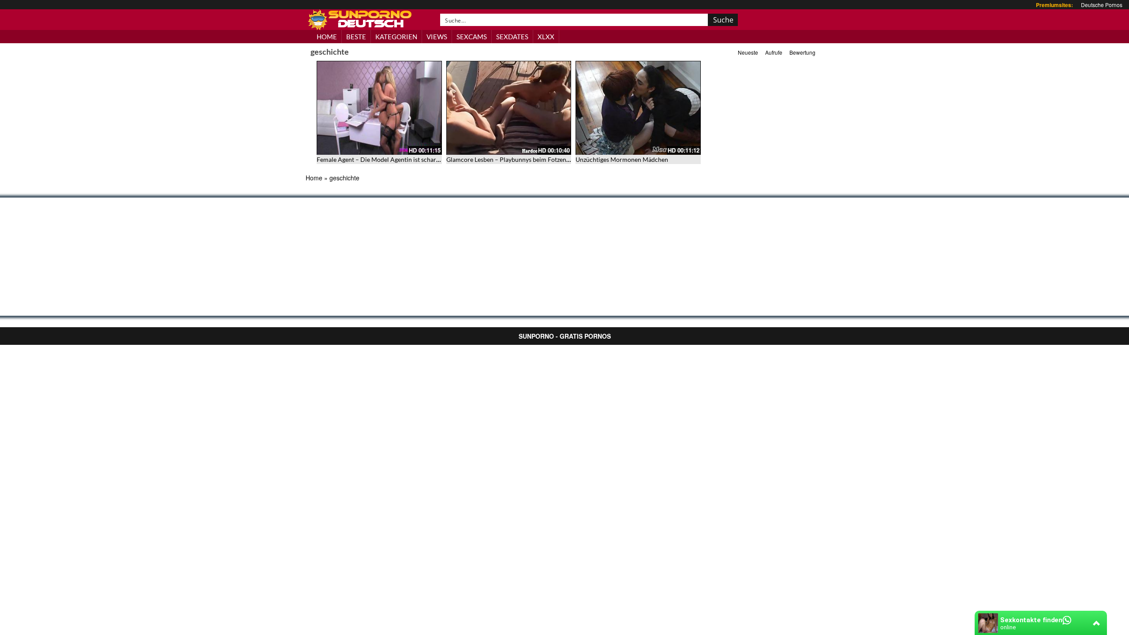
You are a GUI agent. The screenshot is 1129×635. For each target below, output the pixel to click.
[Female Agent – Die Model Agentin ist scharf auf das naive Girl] (379, 108)
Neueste (748, 52)
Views (436, 37)
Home (314, 177)
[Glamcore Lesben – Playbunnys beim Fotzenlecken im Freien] (509, 108)
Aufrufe (773, 52)
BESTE (356, 37)
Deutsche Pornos (1101, 5)
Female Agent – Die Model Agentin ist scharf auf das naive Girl (402, 159)
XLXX (546, 37)
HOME (327, 37)
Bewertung (802, 52)
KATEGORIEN (396, 37)
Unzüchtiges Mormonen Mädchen (622, 159)
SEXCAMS (471, 37)
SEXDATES (512, 37)
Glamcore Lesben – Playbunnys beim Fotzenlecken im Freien (528, 159)
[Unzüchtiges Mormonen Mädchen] (638, 108)
